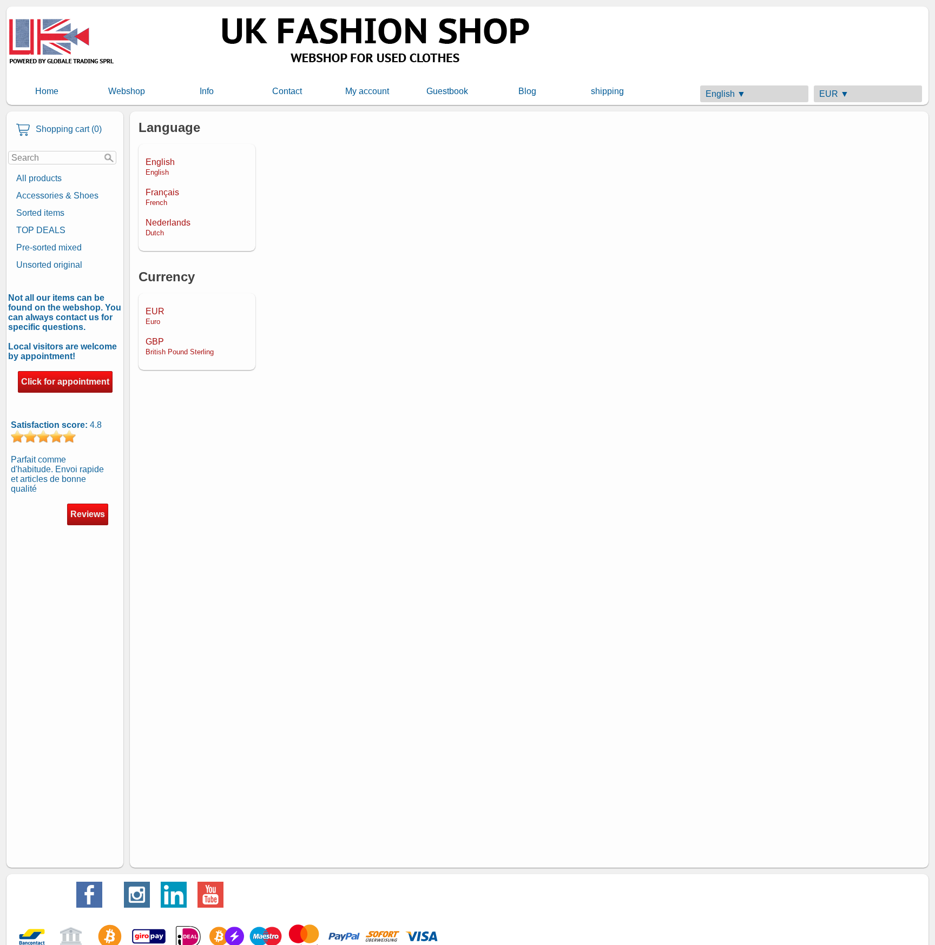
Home (46, 91)
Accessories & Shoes (57, 195)
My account (367, 91)
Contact (287, 91)
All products (39, 178)
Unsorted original (49, 264)
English (160, 166)
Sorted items (40, 212)
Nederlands (168, 227)
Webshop (126, 91)
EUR (155, 316)
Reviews (87, 514)
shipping (607, 91)
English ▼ (726, 93)
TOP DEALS (40, 230)
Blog (527, 91)
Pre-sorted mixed (49, 247)
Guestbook (447, 91)
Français (162, 197)
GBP (180, 346)
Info (207, 91)
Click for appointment (65, 381)
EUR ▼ (834, 93)
